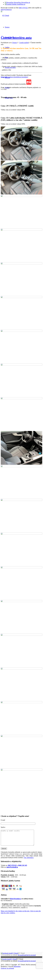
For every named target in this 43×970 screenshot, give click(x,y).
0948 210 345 (22, 865)
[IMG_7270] (21, 331)
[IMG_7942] (21, 297)
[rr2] (21, 736)
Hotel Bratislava (15, 899)
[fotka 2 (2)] (21, 365)
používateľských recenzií (27, 955)
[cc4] (21, 601)
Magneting (17, 966)
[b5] (21, 568)
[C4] (21, 196)
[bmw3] (21, 669)
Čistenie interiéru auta (16, 37)
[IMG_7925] (21, 264)
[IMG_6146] (21, 160)
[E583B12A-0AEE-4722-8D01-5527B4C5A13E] (21, 464)
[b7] (21, 466)
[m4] (21, 534)
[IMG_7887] (21, 230)
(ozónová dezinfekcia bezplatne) (14, 77)
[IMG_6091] (21, 500)
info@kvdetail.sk (6, 9)
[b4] (21, 702)
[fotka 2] (21, 635)
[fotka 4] (21, 399)
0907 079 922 (23, 8)
